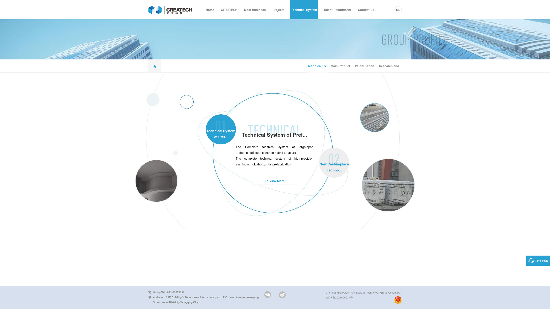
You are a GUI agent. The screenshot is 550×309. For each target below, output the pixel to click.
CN (398, 10)
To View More (274, 181)
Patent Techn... (366, 66)
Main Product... (342, 66)
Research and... (390, 66)
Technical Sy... (317, 66)
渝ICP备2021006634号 (339, 297)
